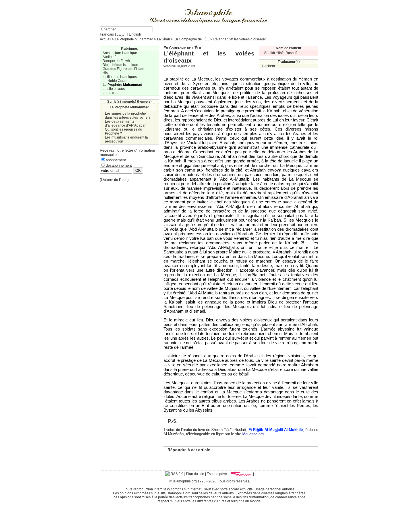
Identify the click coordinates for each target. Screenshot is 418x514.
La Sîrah (163, 39)
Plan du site (195, 474)
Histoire (109, 73)
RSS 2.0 (176, 474)
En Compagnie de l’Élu (192, 39)
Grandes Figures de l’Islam (123, 69)
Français (107, 34)
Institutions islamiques (120, 77)
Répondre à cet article (188, 449)
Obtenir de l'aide (114, 179)
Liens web (111, 93)
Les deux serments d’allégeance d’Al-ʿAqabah (125, 123)
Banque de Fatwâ (116, 61)
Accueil (105, 39)
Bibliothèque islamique (120, 65)
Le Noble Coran (115, 81)
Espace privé (217, 474)
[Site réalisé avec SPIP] (240, 474)
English (135, 34)
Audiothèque (113, 57)
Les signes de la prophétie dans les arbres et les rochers (127, 115)
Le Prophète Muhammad (134, 39)
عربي (121, 34)
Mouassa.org (253, 434)
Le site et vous (114, 89)
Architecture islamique (120, 53)
